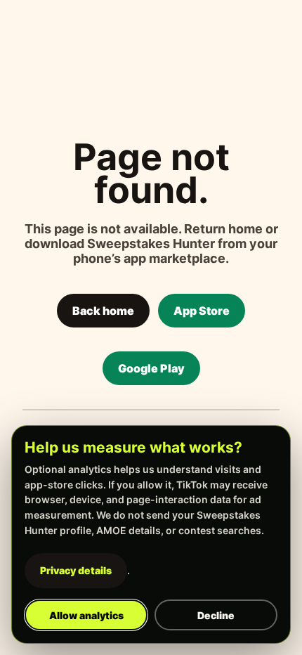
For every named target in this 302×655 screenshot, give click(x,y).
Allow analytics (86, 615)
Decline (216, 615)
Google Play (151, 368)
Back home (103, 311)
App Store (201, 311)
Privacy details (76, 570)
